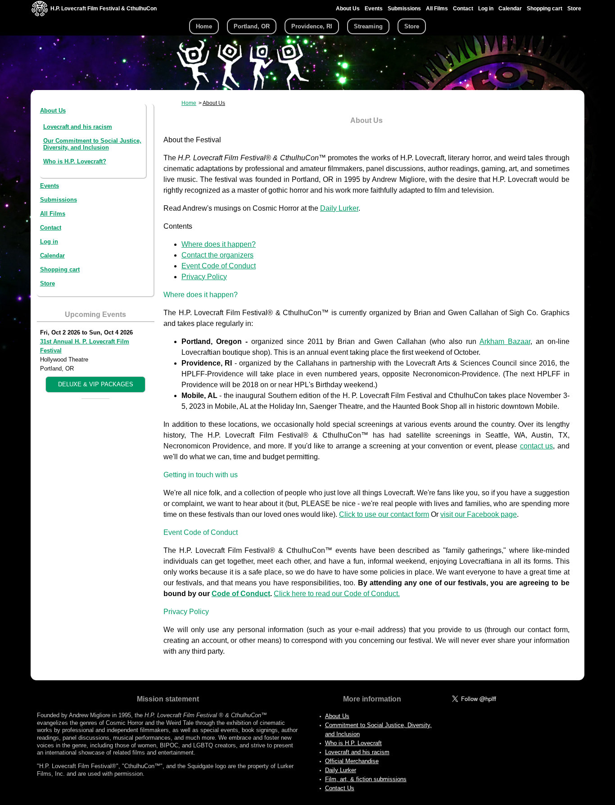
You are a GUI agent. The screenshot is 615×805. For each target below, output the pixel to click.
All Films (437, 8)
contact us (536, 446)
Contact (463, 8)
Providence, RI (311, 26)
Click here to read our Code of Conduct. (337, 593)
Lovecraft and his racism (77, 126)
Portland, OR (252, 26)
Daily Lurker (339, 208)
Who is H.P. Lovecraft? (74, 161)
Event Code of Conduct (218, 266)
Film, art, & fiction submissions (366, 779)
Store (574, 8)
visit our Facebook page (478, 514)
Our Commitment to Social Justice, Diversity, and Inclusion (92, 144)
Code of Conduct (241, 593)
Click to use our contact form (384, 514)
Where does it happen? (218, 244)
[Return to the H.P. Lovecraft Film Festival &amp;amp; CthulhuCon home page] (39, 14)
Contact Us (339, 788)
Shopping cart (544, 8)
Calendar (510, 8)
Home (204, 26)
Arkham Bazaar (504, 341)
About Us (348, 8)
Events (374, 8)
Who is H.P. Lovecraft (353, 743)
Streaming (368, 26)
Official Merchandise (352, 761)
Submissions (404, 8)
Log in (485, 8)
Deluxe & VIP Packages (95, 384)
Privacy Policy (204, 276)
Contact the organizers (217, 255)
